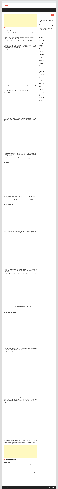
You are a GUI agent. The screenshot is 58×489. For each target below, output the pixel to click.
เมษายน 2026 (41, 43)
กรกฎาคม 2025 (41, 57)
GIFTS (5, 10)
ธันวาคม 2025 (41, 49)
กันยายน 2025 (41, 54)
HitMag (53, 487)
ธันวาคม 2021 (41, 91)
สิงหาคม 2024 (41, 72)
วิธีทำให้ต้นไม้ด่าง (30, 464)
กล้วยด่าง (37, 8)
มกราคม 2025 (41, 66)
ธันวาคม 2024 (41, 68)
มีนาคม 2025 (41, 63)
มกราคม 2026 (41, 48)
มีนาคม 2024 (41, 78)
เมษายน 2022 (41, 86)
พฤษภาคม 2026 (41, 42)
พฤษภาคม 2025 (41, 60)
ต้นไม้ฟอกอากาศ (11, 459)
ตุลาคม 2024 (41, 69)
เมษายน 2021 (41, 100)
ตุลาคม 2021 (41, 94)
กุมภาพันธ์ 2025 (41, 65)
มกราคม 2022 (41, 89)
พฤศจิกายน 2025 (42, 51)
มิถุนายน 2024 (41, 75)
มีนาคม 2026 (41, 45)
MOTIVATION (51, 8)
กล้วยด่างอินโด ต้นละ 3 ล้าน (8, 464)
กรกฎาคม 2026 (41, 39)
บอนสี (33, 8)
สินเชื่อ (12, 8)
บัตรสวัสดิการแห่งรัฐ (22, 8)
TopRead (7, 5)
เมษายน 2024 (41, 77)
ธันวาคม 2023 (41, 83)
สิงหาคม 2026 (41, 37)
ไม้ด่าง (15, 459)
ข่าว (8, 8)
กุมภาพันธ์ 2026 (41, 46)
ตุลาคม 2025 (41, 52)
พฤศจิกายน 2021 (42, 92)
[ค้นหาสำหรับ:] (46, 15)
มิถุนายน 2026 (41, 40)
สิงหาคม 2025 (41, 55)
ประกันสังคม (16, 8)
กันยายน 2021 (41, 95)
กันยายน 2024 (41, 71)
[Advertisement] (20, 20)
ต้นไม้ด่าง (41, 8)
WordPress (49, 487)
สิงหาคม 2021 (41, 97)
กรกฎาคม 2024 (41, 74)
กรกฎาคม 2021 (41, 98)
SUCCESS (45, 8)
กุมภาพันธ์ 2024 (41, 80)
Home (5, 8)
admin (10, 30)
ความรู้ (30, 8)
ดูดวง (27, 8)
